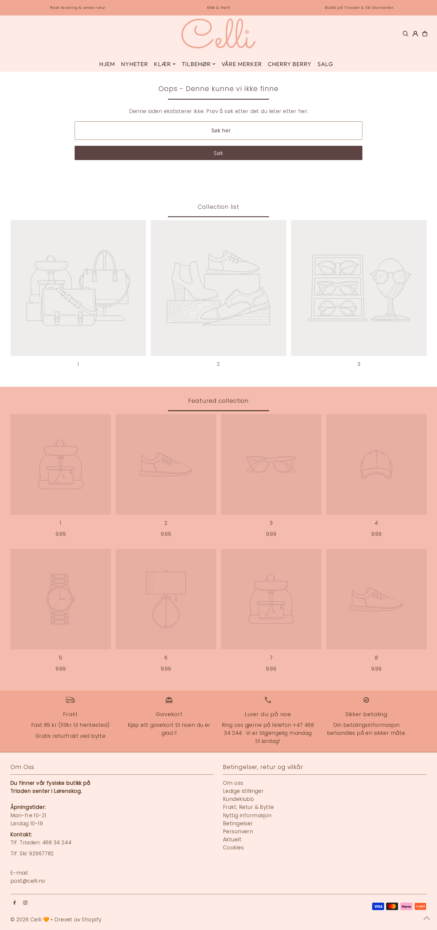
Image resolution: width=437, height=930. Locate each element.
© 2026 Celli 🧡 (29, 919)
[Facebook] (14, 903)
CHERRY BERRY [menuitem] (289, 64)
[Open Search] (405, 33)
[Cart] (424, 33)
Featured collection (218, 401)
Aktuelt (232, 839)
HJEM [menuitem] (107, 64)
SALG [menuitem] (325, 64)
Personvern (238, 831)
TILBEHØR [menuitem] (196, 64)
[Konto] (415, 33)
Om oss (233, 783)
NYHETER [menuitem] (134, 64)
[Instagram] (25, 903)
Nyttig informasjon (247, 815)
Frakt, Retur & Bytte (248, 807)
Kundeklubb (238, 799)
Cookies (233, 847)
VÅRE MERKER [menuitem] (241, 64)
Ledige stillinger (243, 791)
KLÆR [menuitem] (162, 64)
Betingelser (238, 823)
